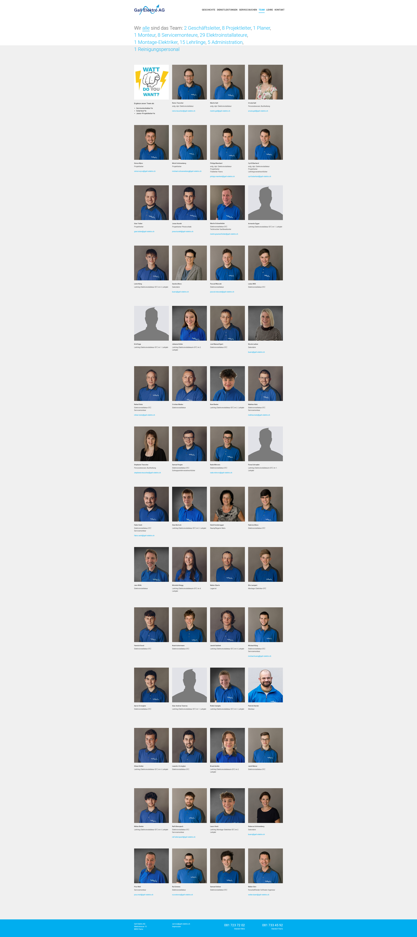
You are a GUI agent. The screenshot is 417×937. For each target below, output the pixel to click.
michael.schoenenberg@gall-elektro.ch (186, 171)
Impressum (176, 926)
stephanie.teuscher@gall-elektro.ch (147, 473)
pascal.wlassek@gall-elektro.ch (222, 292)
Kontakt (280, 9)
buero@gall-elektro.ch (180, 292)
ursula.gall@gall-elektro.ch (258, 111)
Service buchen (248, 9)
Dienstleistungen (227, 9)
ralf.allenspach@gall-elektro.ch (183, 837)
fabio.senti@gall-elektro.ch (144, 536)
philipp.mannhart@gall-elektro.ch (222, 176)
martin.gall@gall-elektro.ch (220, 111)
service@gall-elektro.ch (181, 924)
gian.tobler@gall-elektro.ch (144, 232)
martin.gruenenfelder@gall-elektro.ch (224, 234)
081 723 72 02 (234, 925)
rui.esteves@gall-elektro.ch (182, 895)
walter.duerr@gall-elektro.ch (258, 895)
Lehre (269, 9)
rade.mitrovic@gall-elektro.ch (221, 473)
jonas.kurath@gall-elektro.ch (182, 232)
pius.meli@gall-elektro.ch (143, 895)
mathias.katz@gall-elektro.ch (259, 415)
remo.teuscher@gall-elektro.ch (183, 111)
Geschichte (208, 9)
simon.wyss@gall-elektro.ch (145, 171)
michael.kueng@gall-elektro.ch (259, 656)
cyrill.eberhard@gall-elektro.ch (259, 176)
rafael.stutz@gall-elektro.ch (144, 415)
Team (262, 9)
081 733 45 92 (272, 925)
